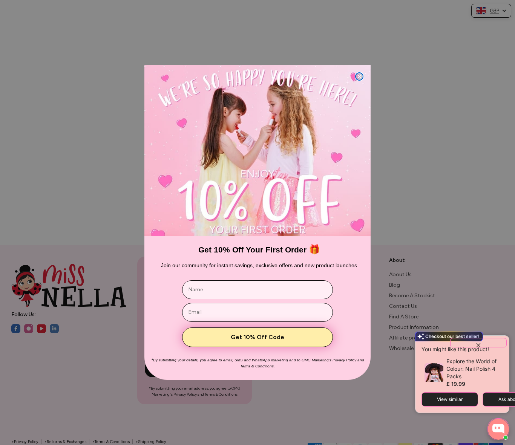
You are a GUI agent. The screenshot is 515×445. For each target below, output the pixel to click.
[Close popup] (478, 342)
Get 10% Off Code (257, 337)
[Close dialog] (359, 76)
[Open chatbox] (498, 429)
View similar (450, 399)
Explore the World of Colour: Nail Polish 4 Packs (471, 368)
